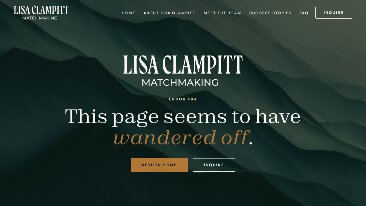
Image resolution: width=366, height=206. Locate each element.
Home (129, 13)
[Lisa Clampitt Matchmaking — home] (41, 12)
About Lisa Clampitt (170, 13)
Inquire (334, 12)
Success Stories (270, 13)
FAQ (304, 13)
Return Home (159, 165)
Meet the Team (222, 13)
